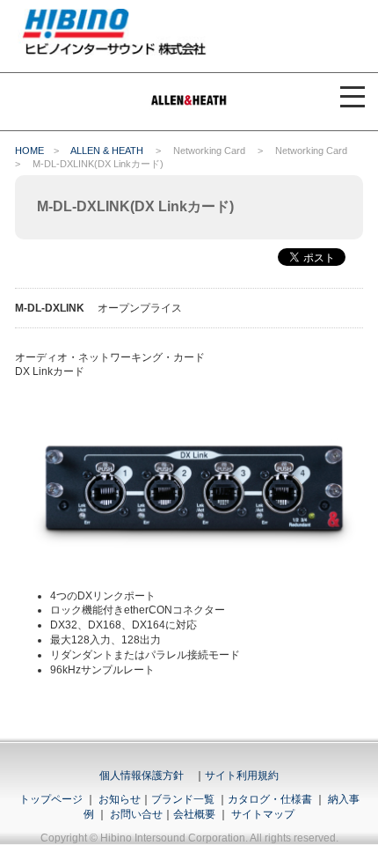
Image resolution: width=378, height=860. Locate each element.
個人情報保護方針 (141, 775)
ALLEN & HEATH (106, 150)
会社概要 (194, 814)
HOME (29, 150)
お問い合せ (136, 814)
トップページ (51, 799)
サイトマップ (262, 814)
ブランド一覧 (182, 799)
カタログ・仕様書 (270, 799)
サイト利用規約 (242, 775)
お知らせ (119, 799)
